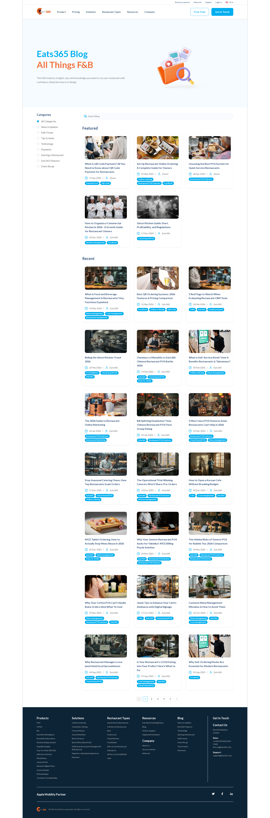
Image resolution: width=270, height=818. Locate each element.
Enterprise (111, 750)
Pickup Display (42, 774)
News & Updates (49, 127)
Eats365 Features (50, 160)
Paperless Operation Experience (85, 753)
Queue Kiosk (42, 762)
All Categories (48, 121)
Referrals (198, 2)
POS (38, 723)
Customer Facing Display (47, 778)
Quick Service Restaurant (117, 723)
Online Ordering (79, 723)
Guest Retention (79, 734)
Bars (109, 731)
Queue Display (43, 770)
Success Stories (148, 749)
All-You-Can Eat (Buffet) (117, 754)
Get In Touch (222, 11)
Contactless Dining (80, 727)
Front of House (78, 731)
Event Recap (47, 166)
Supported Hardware (151, 734)
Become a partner (182, 2)
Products (43, 718)
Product (61, 11)
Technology (47, 143)
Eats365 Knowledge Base (153, 723)
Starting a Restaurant (52, 155)
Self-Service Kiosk (44, 754)
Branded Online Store (46, 738)
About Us (146, 745)
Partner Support (148, 731)
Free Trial (199, 11)
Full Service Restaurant (116, 727)
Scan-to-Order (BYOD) (46, 750)
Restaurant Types (111, 11)
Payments (46, 149)
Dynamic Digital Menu (46, 766)
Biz (38, 731)
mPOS (39, 727)
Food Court (112, 734)
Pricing (76, 11)
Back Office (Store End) (81, 742)
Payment (75, 757)
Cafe (109, 758)
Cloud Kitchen (113, 738)
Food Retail (112, 742)
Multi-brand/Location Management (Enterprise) (86, 748)
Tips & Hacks (47, 138)
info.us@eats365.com (222, 747)
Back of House (78, 738)
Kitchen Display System (46, 742)
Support (208, 2)
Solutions (91, 11)
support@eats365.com (222, 755)
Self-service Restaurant (117, 746)
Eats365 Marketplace (45, 734)
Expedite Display (43, 746)
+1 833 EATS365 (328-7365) (222, 742)
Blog (144, 727)
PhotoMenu (42, 758)
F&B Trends (47, 132)
